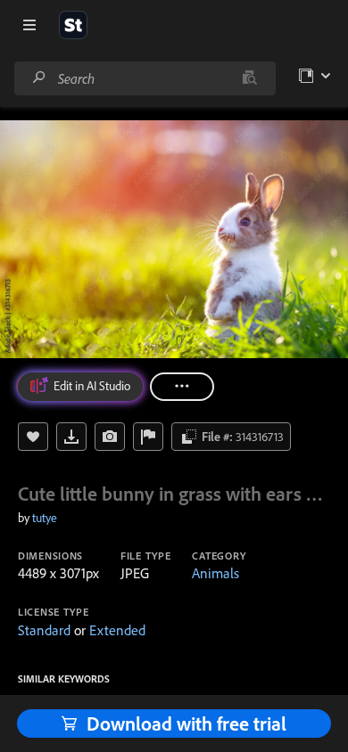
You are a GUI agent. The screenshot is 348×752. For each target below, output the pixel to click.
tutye (44, 518)
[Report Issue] (148, 436)
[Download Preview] (71, 436)
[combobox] (144, 78)
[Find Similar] (110, 436)
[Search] (39, 78)
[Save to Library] (33, 436)
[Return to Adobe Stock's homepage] (73, 25)
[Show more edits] (182, 386)
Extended (117, 630)
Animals (215, 573)
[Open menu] (29, 25)
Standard (44, 630)
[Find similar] (249, 78)
